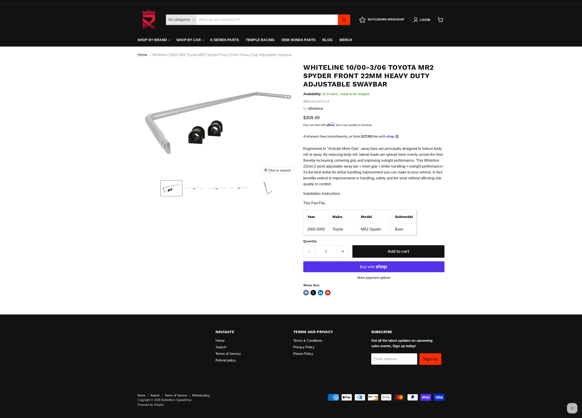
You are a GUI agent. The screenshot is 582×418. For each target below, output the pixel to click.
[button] (171, 188)
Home (142, 55)
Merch (345, 40)
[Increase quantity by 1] (343, 251)
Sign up (430, 358)
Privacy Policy (304, 347)
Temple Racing (260, 40)
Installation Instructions (321, 193)
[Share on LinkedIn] (320, 292)
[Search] (344, 20)
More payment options (374, 277)
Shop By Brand (153, 40)
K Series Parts (224, 40)
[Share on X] (313, 292)
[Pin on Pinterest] (328, 292)
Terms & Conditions (307, 340)
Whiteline (315, 109)
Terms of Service (228, 354)
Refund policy (226, 360)
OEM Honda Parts (298, 40)
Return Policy (303, 354)
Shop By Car (189, 40)
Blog (327, 40)
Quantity (310, 241)
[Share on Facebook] (306, 292)
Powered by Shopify (151, 404)
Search (221, 347)
